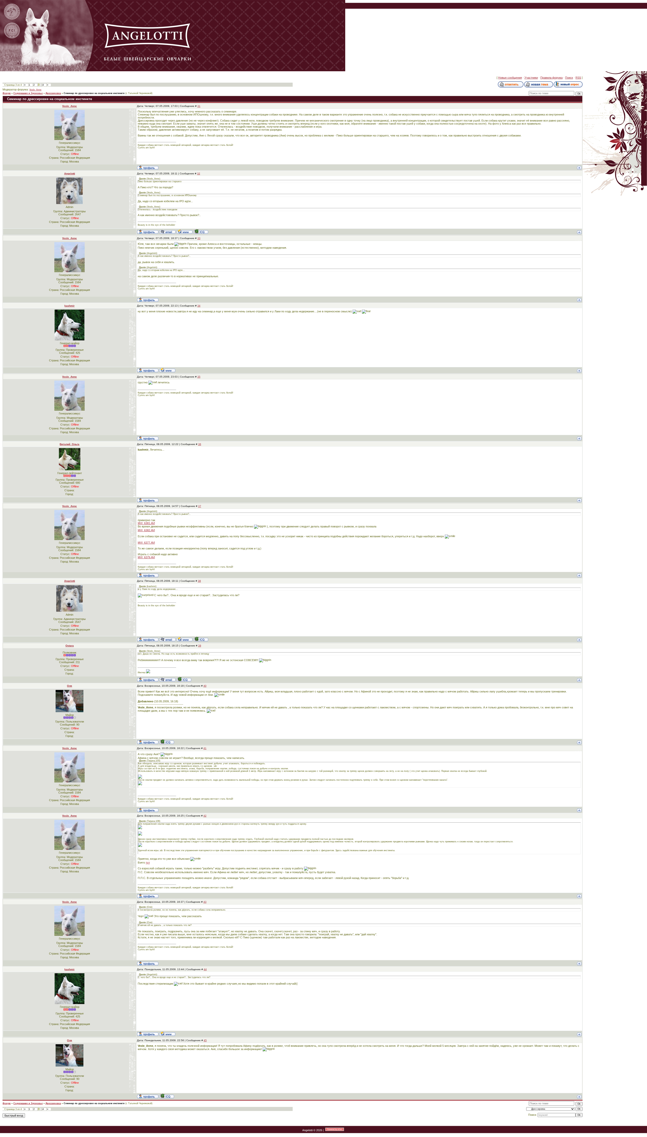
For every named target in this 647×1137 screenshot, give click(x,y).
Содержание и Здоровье (28, 93)
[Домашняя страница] (184, 231)
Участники (531, 77)
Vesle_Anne (35, 89)
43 (204, 901)
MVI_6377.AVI (146, 542)
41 (204, 748)
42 (204, 815)
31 (198, 106)
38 (199, 580)
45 (205, 1040)
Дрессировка (53, 93)
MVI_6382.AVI (146, 530)
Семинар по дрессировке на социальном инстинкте (94, 93)
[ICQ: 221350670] (183, 679)
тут (148, 862)
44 (205, 969)
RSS (578, 77)
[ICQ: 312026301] (200, 231)
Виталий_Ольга (69, 444)
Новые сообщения (510, 77)
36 (199, 444)
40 (204, 685)
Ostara (69, 645)
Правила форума (551, 77)
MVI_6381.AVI (146, 523)
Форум (7, 93)
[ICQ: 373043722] (166, 741)
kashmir (69, 305)
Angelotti (69, 173)
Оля (69, 685)
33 (198, 238)
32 (198, 173)
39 (199, 645)
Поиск (569, 77)
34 (198, 305)
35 (198, 376)
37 (199, 506)
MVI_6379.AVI (146, 557)
